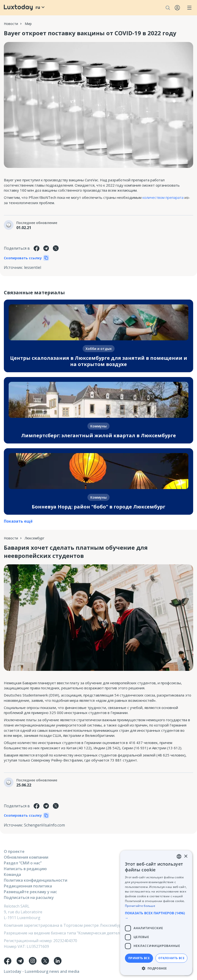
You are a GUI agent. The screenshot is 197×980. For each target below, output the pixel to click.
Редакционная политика (28, 886)
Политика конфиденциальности (35, 880)
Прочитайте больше (140, 906)
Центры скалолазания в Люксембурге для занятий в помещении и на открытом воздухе (98, 361)
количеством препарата (163, 197)
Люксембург (34, 538)
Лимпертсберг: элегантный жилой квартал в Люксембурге (98, 435)
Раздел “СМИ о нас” (23, 863)
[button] (156, 915)
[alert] (156, 912)
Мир (28, 23)
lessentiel (32, 267)
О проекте (14, 851)
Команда (12, 874)
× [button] (185, 856)
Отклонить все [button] (171, 958)
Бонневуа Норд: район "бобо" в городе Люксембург (98, 506)
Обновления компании (26, 857)
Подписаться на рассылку (29, 897)
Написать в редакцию (25, 869)
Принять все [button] (139, 958)
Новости (11, 23)
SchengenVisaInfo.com (44, 825)
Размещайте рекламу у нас (30, 892)
